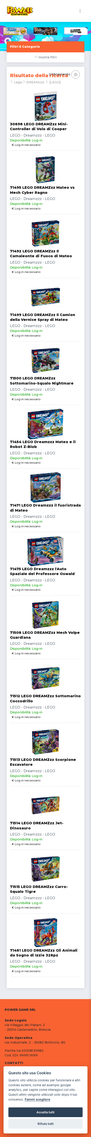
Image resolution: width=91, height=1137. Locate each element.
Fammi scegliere (37, 1099)
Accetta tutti (45, 1112)
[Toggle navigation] (80, 11)
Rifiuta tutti (46, 1124)
